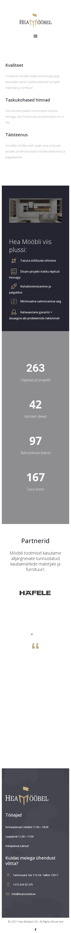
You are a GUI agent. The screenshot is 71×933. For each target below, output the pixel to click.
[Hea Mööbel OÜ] (35, 19)
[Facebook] (35, 929)
